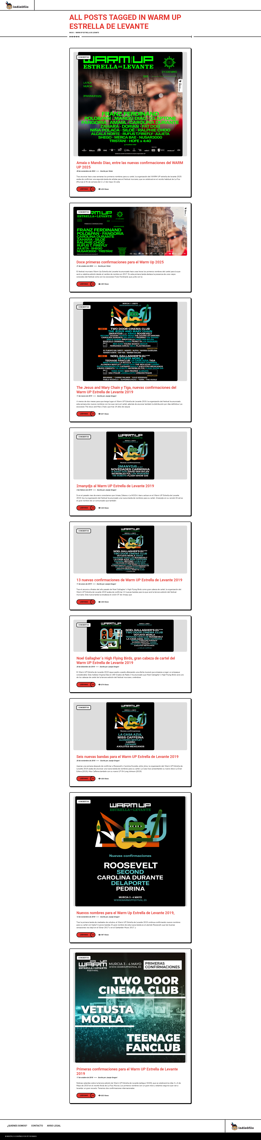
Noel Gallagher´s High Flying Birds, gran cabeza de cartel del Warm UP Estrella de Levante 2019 (125, 661)
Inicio (71, 33)
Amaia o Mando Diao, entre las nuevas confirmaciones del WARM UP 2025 (129, 165)
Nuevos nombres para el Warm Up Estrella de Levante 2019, (125, 913)
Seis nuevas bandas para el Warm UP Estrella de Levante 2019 (127, 756)
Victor (110, 171)
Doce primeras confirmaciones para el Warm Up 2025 (120, 262)
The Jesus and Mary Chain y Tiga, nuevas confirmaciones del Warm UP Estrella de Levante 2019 (126, 390)
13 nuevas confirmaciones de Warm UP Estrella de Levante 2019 (129, 580)
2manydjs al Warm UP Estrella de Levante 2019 (115, 486)
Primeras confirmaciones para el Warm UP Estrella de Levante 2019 (127, 1071)
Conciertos (83, 57)
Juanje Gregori (110, 396)
